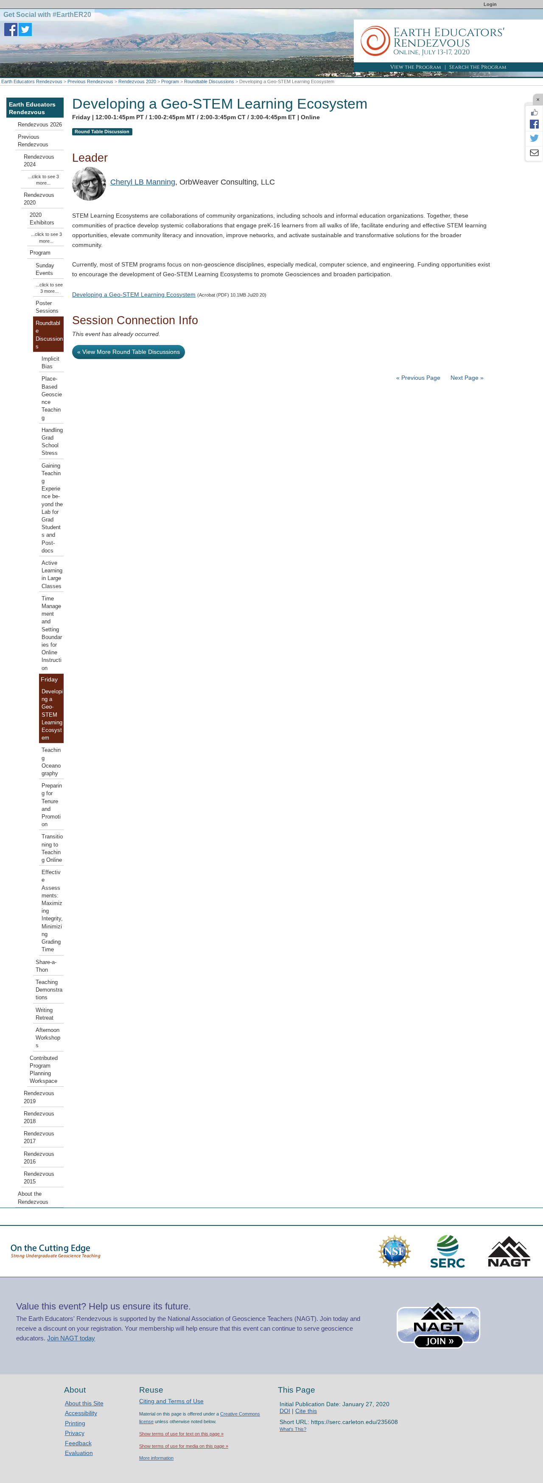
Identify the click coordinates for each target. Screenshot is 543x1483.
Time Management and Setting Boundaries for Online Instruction (52, 633)
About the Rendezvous (33, 1198)
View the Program (415, 67)
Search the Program (478, 67)
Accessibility (81, 1413)
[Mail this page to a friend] (534, 153)
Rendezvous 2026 (40, 125)
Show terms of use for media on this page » (183, 1446)
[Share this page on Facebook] (534, 124)
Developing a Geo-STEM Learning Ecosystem (134, 294)
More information (156, 1458)
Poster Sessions (47, 307)
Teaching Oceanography (51, 762)
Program (170, 81)
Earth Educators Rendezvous (31, 81)
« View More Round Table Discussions (128, 351)
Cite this (306, 1410)
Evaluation (79, 1452)
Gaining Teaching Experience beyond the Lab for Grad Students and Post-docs (52, 508)
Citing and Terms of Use (171, 1401)
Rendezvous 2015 (39, 1178)
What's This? (293, 1429)
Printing (75, 1423)
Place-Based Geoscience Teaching (52, 398)
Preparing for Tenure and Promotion (52, 805)
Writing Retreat (44, 1014)
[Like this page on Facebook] (534, 112)
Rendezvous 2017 (39, 1137)
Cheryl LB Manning (142, 182)
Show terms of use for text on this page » (181, 1433)
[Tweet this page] (534, 139)
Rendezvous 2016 (39, 1158)
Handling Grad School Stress (52, 442)
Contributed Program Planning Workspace (44, 1070)
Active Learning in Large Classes (52, 574)
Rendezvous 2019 (39, 1097)
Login (490, 4)
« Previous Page (418, 377)
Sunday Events (45, 269)
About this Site (84, 1403)
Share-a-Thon (46, 966)
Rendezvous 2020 (137, 81)
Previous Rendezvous (90, 81)
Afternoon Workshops (48, 1037)
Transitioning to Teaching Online (52, 848)
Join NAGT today (71, 1338)
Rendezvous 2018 (39, 1117)
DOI (285, 1410)
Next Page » (466, 377)
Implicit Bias (50, 363)
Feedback (78, 1443)
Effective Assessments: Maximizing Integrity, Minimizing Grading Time (52, 911)
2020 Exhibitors (42, 219)
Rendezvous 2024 (39, 161)
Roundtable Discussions (209, 81)
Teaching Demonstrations (49, 990)
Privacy (74, 1433)
